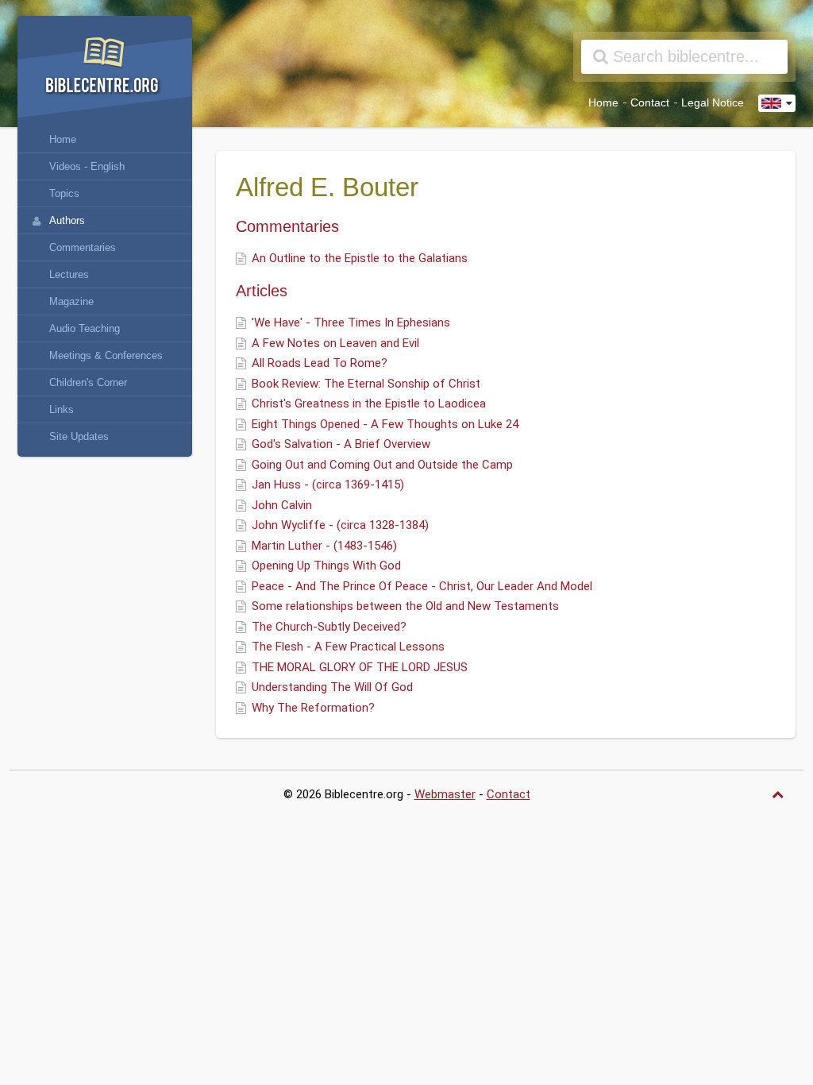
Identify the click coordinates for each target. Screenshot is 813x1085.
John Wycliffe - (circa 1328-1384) (340, 525)
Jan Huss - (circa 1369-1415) (328, 484)
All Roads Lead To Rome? (319, 363)
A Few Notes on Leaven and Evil (335, 343)
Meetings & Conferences (106, 355)
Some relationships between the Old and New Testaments (405, 606)
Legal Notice (712, 103)
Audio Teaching (84, 328)
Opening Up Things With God (326, 565)
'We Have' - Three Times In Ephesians (351, 322)
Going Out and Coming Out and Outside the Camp (382, 465)
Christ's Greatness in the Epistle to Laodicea (369, 403)
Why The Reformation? (313, 708)
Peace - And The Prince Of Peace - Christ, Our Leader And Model (422, 586)
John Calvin (282, 505)
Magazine (71, 301)
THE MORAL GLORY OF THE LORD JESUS (360, 667)
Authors (67, 220)
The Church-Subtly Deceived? (329, 627)
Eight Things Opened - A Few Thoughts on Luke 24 (385, 424)
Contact (649, 103)
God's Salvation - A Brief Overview (341, 444)
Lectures (69, 274)
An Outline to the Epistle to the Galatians (360, 258)
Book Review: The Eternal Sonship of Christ (366, 383)
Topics (64, 193)
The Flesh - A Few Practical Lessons (348, 646)
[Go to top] (780, 794)
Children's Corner (88, 382)
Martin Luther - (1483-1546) (324, 546)
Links (61, 409)
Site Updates (79, 436)
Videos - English (87, 166)
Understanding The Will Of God (332, 687)
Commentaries (82, 247)
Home (603, 103)
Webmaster (445, 794)
